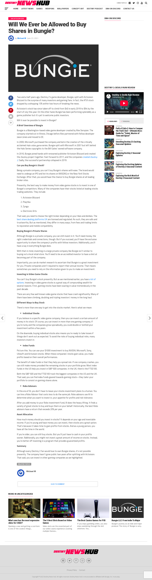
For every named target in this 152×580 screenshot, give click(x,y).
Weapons (49, 8)
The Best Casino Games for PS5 (91, 520)
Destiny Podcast (95, 8)
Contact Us (128, 8)
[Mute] (137, 112)
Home (15, 8)
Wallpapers (63, 8)
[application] (124, 103)
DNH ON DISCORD (113, 8)
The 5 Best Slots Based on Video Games (57, 521)
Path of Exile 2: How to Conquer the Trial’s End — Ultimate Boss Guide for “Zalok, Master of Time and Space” (129, 132)
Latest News (27, 8)
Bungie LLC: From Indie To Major (126, 520)
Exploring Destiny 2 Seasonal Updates (128, 154)
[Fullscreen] (140, 112)
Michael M (21, 38)
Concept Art (78, 8)
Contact (82, 570)
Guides (39, 8)
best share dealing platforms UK (32, 219)
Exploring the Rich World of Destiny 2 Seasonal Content (128, 176)
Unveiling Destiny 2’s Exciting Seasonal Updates (128, 142)
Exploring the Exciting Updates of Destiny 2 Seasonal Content (129, 165)
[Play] (107, 112)
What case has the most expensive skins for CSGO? (23, 521)
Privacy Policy (72, 570)
